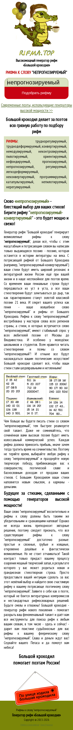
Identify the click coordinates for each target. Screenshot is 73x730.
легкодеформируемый (22, 171)
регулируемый (56, 166)
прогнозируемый (54, 161)
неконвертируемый (20, 176)
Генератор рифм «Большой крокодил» (36, 715)
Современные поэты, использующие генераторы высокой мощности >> (36, 107)
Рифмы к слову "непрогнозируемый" (36, 710)
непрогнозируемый (20, 166)
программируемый (53, 176)
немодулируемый (18, 151)
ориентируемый (54, 156)
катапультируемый (19, 181)
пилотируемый (16, 156)
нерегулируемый (18, 186)
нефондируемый (18, 161)
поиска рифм (46, 619)
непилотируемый (54, 181)
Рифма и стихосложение (29, 724)
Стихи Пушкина (46, 724)
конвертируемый (54, 146)
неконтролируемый (52, 151)
